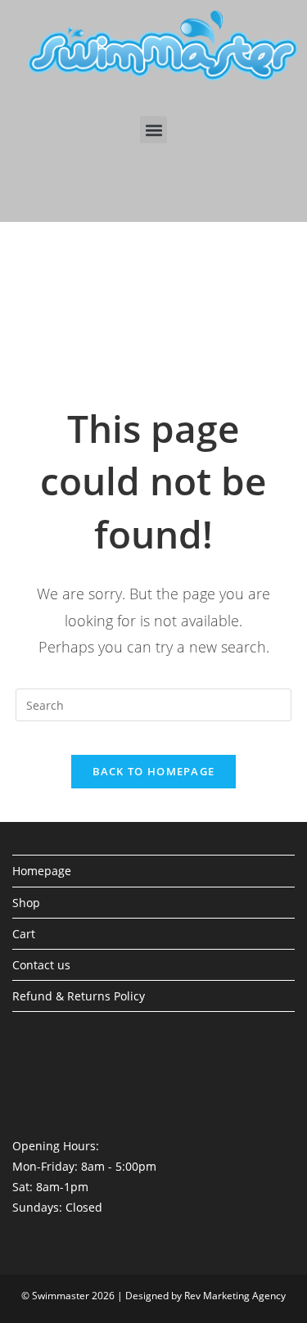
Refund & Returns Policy (78, 996)
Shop (26, 902)
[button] (153, 129)
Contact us (41, 965)
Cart (23, 933)
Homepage (41, 870)
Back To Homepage (154, 771)
